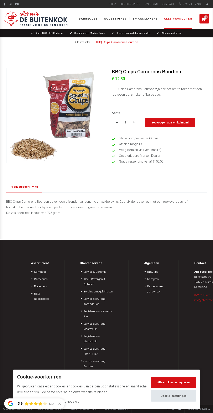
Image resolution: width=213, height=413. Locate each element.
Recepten (153, 279)
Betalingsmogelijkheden (98, 291)
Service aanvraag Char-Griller (94, 351)
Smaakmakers (145, 18)
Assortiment (40, 263)
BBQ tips (152, 271)
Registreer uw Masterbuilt (91, 338)
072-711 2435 (192, 4)
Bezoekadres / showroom (155, 289)
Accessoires (115, 18)
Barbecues (88, 18)
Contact (168, 4)
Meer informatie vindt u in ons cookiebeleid (48, 401)
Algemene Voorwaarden (51, 408)
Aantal (116, 113)
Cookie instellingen (174, 395)
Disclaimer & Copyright (83, 408)
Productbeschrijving (24, 186)
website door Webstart (115, 408)
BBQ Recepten (130, 4)
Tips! (112, 4)
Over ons (151, 4)
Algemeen (151, 263)
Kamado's (40, 271)
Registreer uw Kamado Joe (97, 313)
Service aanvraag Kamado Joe (94, 301)
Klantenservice (91, 263)
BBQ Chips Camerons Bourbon (117, 42)
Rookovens (41, 286)
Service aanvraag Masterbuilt (94, 326)
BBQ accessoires (41, 296)
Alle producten (178, 18)
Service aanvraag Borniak (94, 363)
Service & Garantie (94, 271)
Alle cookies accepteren (173, 382)
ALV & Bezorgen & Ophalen (94, 281)
